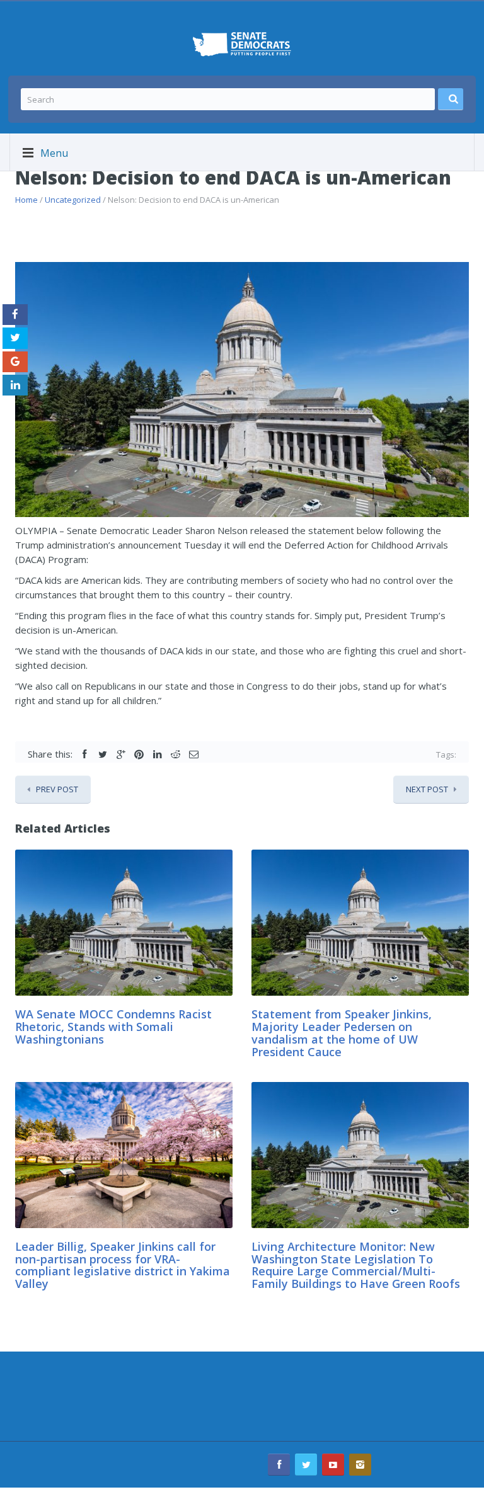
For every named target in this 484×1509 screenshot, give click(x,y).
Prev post (57, 789)
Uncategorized (73, 199)
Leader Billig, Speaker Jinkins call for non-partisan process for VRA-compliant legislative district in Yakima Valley (122, 1265)
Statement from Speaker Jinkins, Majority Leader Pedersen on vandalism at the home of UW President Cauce (341, 1032)
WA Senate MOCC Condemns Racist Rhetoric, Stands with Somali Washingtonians (113, 1026)
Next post (427, 789)
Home (26, 199)
